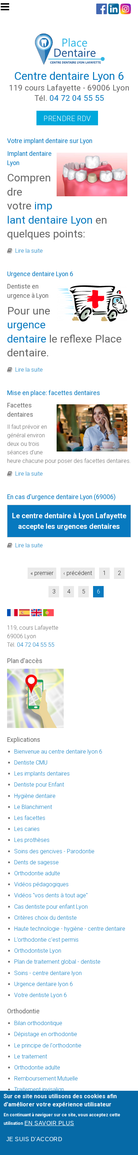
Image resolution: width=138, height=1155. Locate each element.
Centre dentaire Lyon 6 (69, 76)
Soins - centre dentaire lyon (48, 973)
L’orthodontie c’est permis (46, 939)
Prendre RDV (67, 118)
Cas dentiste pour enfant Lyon (51, 906)
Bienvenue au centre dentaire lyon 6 (58, 751)
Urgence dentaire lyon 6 (43, 984)
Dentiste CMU (30, 762)
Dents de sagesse (36, 862)
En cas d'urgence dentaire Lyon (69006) (61, 496)
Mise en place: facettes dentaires (53, 392)
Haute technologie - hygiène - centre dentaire (69, 928)
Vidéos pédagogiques (41, 884)
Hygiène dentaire (35, 796)
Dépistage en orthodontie (45, 1034)
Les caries (27, 829)
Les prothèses (32, 840)
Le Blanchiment (33, 807)
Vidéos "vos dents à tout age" (51, 895)
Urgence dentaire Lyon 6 (40, 274)
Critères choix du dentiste (45, 917)
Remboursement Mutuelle (46, 1078)
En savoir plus (49, 1123)
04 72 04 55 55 (77, 98)
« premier (41, 573)
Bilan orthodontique (38, 1023)
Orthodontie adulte (37, 873)
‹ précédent (77, 573)
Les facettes (29, 818)
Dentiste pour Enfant (39, 784)
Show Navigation (8, 8)
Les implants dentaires (42, 773)
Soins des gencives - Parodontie (54, 851)
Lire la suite (29, 250)
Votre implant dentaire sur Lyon (49, 140)
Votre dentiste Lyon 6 (40, 995)
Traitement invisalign (39, 1089)
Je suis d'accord (34, 1139)
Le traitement (30, 1056)
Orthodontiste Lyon (37, 950)
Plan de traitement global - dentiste (57, 961)
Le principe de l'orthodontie (47, 1045)
